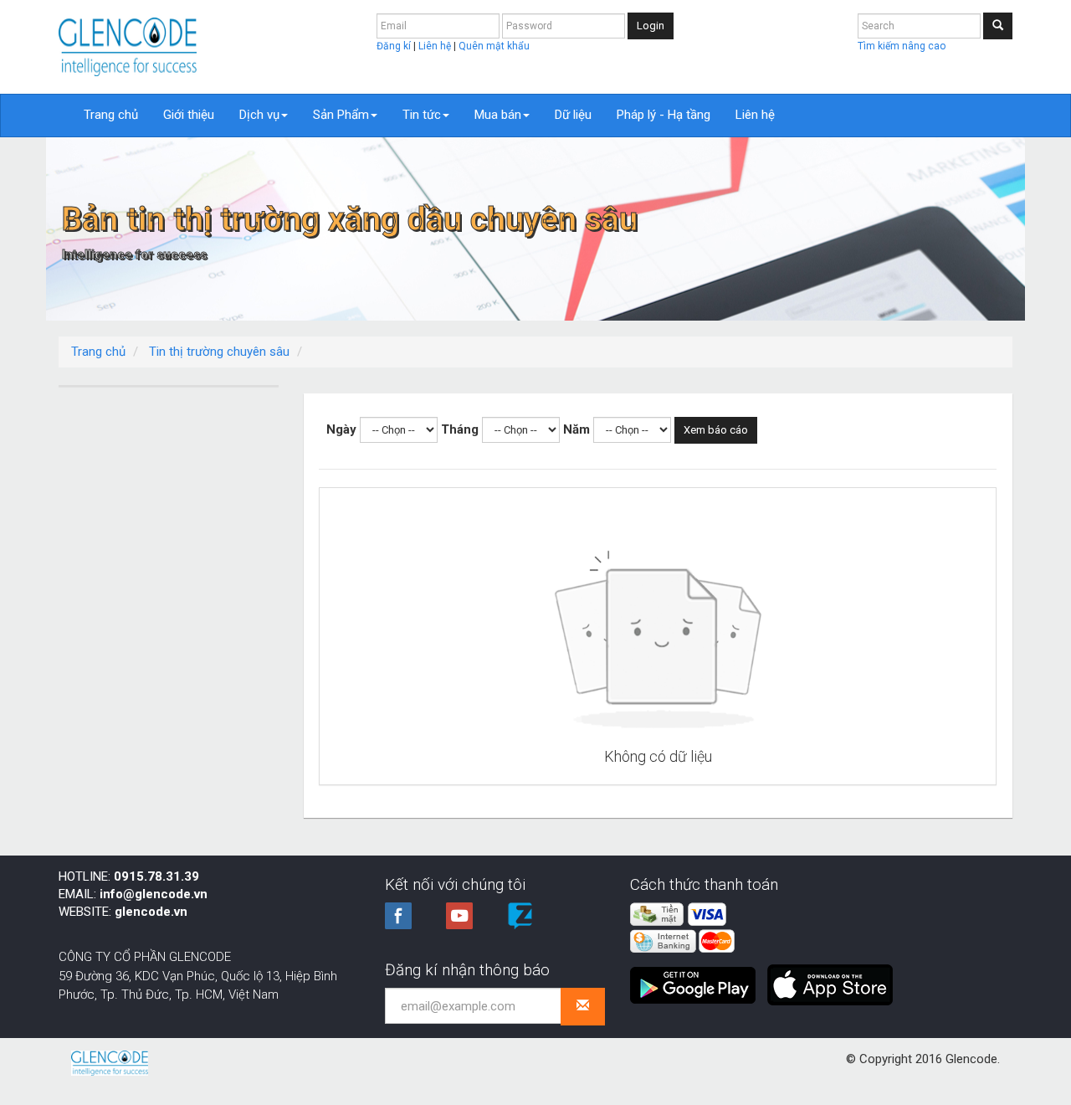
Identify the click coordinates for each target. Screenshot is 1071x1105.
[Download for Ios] (830, 978)
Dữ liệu (573, 114)
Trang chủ (111, 114)
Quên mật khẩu (494, 46)
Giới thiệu (188, 114)
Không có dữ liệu (658, 756)
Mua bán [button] (497, 114)
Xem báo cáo (716, 430)
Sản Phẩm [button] (341, 114)
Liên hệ (436, 46)
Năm (576, 429)
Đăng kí (395, 46)
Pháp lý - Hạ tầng (663, 114)
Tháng (460, 429)
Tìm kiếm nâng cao (901, 46)
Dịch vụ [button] (259, 114)
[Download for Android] (697, 978)
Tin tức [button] (421, 114)
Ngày (341, 429)
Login (650, 25)
